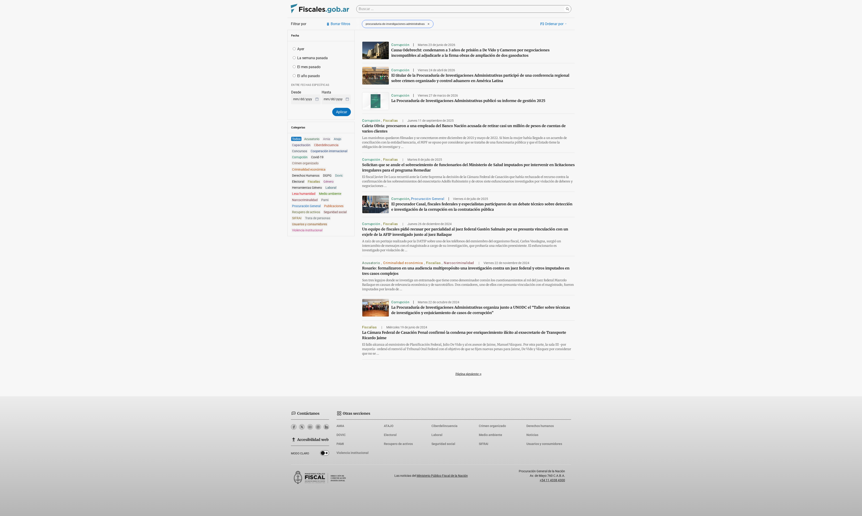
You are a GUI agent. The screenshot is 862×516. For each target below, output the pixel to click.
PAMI (340, 444)
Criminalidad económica (403, 263)
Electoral (390, 435)
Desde (296, 92)
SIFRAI (483, 444)
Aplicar (341, 112)
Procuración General (427, 199)
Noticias (532, 435)
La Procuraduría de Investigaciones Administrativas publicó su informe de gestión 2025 (468, 100)
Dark (324, 453)
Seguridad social (443, 444)
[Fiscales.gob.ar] (320, 9)
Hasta (326, 92)
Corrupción (400, 45)
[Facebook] (294, 427)
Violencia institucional (352, 453)
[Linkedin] (326, 427)
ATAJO (389, 426)
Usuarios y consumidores (544, 444)
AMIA (340, 426)
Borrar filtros (340, 24)
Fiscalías (391, 121)
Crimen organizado (492, 426)
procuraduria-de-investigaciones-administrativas (395, 24)
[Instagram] (318, 427)
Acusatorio (371, 263)
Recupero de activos (398, 444)
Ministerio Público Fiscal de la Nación (442, 475)
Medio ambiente (490, 435)
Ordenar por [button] (554, 24)
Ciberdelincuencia (444, 426)
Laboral (436, 435)
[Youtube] (310, 427)
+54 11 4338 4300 (552, 480)
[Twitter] (302, 427)
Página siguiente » (468, 374)
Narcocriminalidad (459, 263)
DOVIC (341, 435)
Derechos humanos (540, 426)
